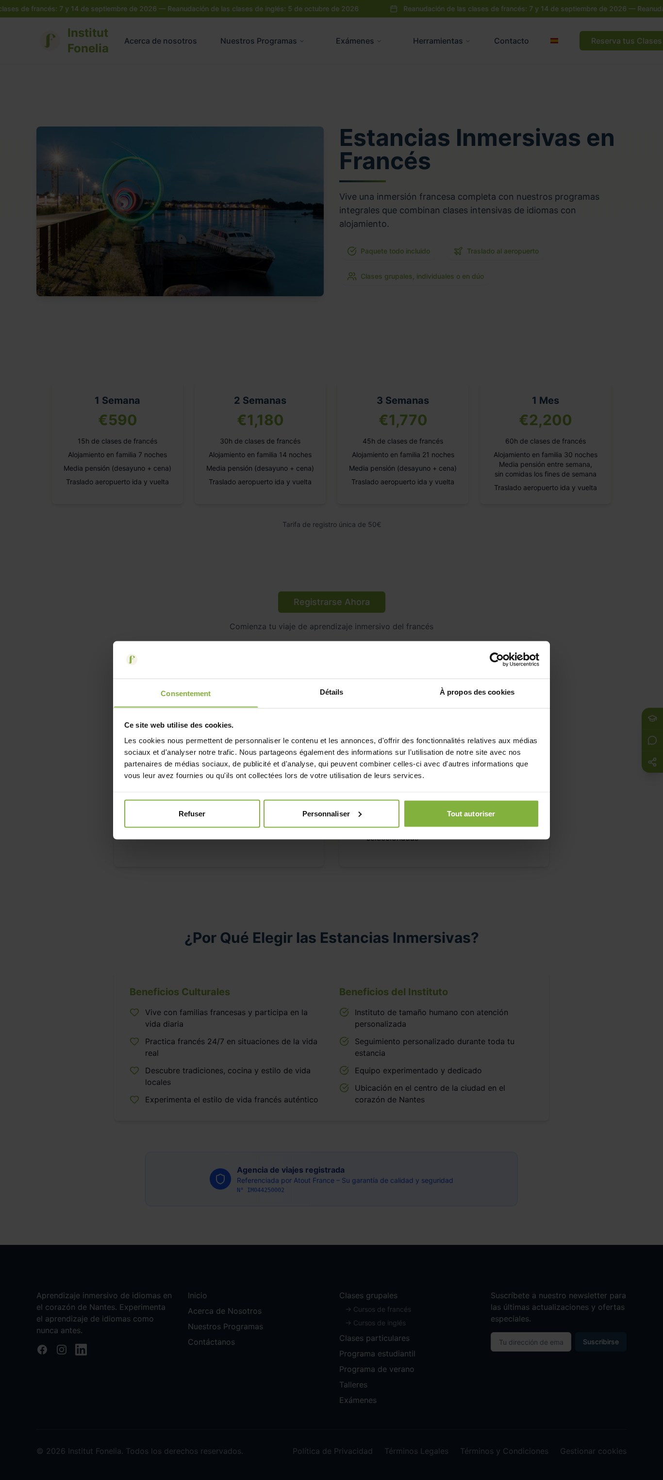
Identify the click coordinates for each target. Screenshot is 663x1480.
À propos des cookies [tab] (477, 691)
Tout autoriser (471, 813)
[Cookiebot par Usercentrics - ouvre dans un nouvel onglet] (496, 659)
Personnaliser (326, 813)
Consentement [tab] (186, 693)
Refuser (192, 813)
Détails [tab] (332, 691)
